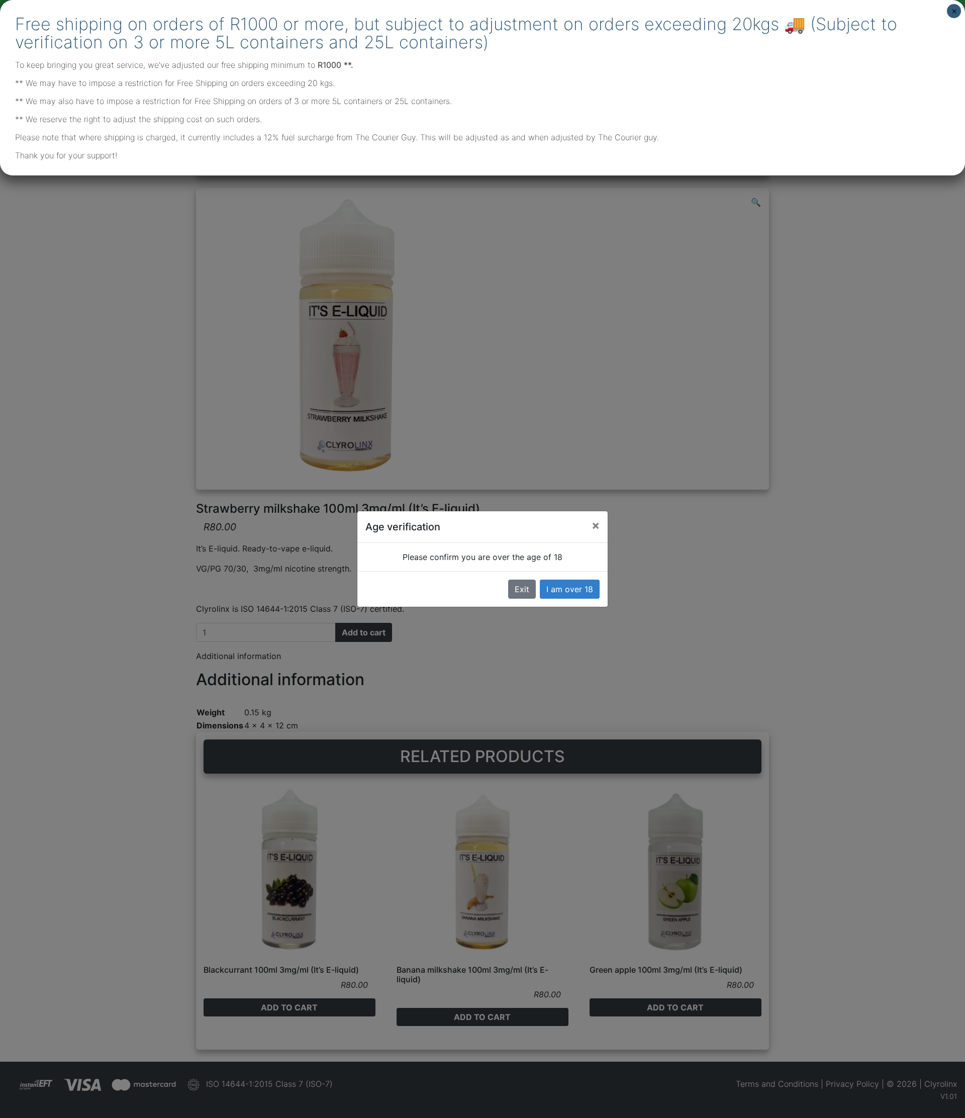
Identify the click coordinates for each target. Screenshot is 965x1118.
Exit (522, 589)
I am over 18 (569, 589)
